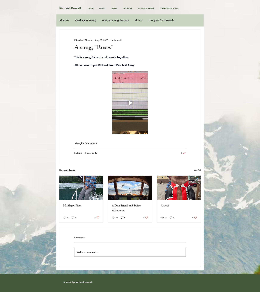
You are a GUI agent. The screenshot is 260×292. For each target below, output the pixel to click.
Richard (65, 8)
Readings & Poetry (85, 20)
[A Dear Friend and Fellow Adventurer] (130, 188)
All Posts (64, 20)
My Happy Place (72, 206)
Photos (138, 20)
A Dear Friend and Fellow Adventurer (126, 208)
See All (197, 170)
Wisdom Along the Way (115, 20)
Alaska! (165, 206)
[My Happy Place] (81, 188)
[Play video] (130, 102)
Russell (76, 8)
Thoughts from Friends (161, 20)
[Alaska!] (179, 188)
